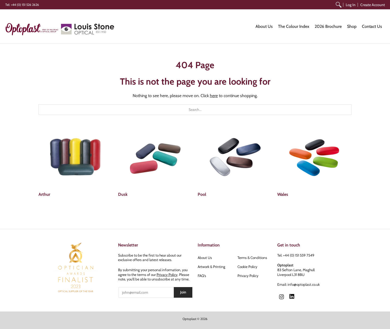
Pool (202, 194)
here (214, 95)
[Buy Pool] (235, 157)
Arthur (44, 194)
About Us (205, 258)
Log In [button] (351, 4)
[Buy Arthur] (75, 157)
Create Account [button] (372, 4)
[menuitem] (338, 4)
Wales (282, 194)
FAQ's (202, 276)
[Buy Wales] (314, 157)
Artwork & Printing (211, 267)
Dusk (123, 194)
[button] (281, 297)
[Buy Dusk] (155, 157)
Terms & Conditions (252, 258)
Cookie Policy (247, 267)
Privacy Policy (167, 274)
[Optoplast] (33, 29)
